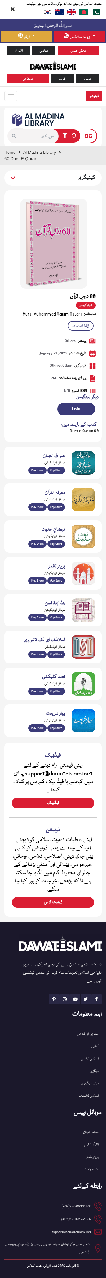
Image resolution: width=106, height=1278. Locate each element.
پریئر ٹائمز (93, 1157)
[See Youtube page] (75, 999)
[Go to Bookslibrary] (38, 120)
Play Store (37, 470)
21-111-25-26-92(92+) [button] (76, 1219)
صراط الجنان (91, 1132)
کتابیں (43, 51)
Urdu (76, 409)
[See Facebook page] (96, 999)
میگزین (28, 79)
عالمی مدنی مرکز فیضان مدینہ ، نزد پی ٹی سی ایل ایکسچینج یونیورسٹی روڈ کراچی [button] (48, 1248)
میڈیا (87, 79)
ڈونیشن (94, 96)
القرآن (19, 51)
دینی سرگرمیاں (90, 1083)
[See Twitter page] (86, 999)
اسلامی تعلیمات (89, 1095)
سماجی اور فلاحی (88, 1033)
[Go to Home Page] (53, 65)
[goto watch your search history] (75, 136)
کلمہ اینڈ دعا (90, 1169)
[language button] (88, 136)
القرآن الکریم (91, 1144)
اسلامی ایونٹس (90, 1058)
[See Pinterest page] (54, 999)
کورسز (62, 79)
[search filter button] (64, 136)
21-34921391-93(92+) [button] (76, 1206)
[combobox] (41, 136)
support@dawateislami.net (71, 1231)
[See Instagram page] (64, 999)
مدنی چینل (78, 51)
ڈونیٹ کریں (53, 902)
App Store (56, 470)
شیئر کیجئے (86, 305)
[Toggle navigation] (10, 96)
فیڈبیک (53, 803)
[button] (15, 136)
